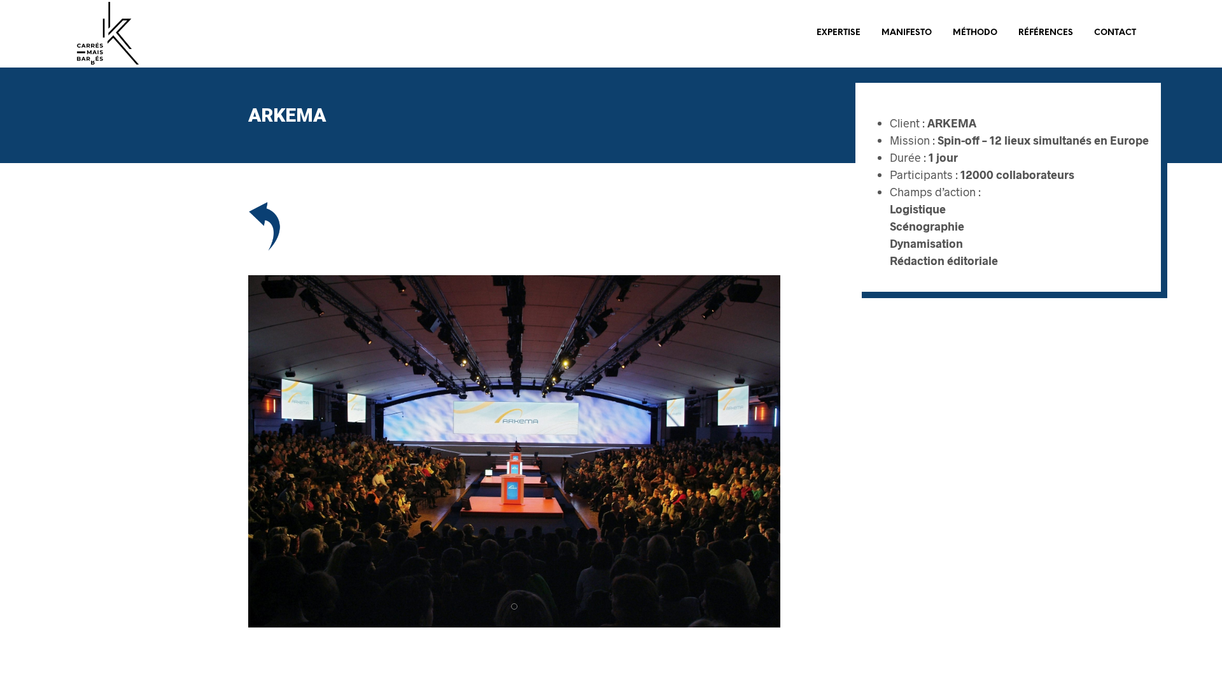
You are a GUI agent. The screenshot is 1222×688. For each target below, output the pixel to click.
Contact (1115, 33)
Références (1045, 33)
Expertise (838, 33)
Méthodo (975, 33)
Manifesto (906, 33)
